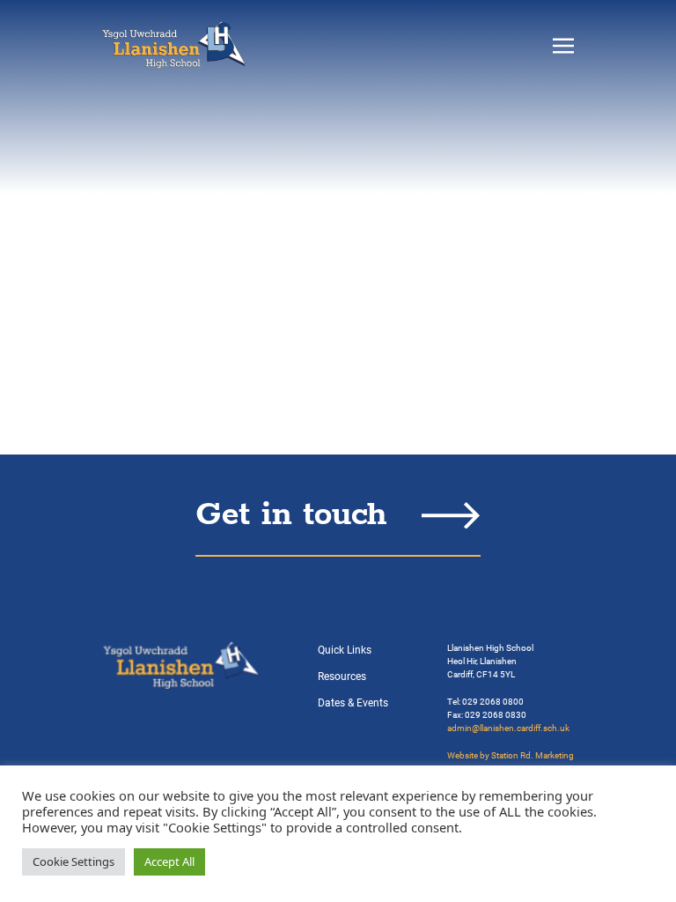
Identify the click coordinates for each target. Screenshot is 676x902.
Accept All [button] (169, 861)
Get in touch (290, 515)
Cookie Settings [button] (73, 861)
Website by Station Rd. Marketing (510, 755)
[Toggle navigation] (563, 44)
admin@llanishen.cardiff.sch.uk (508, 727)
